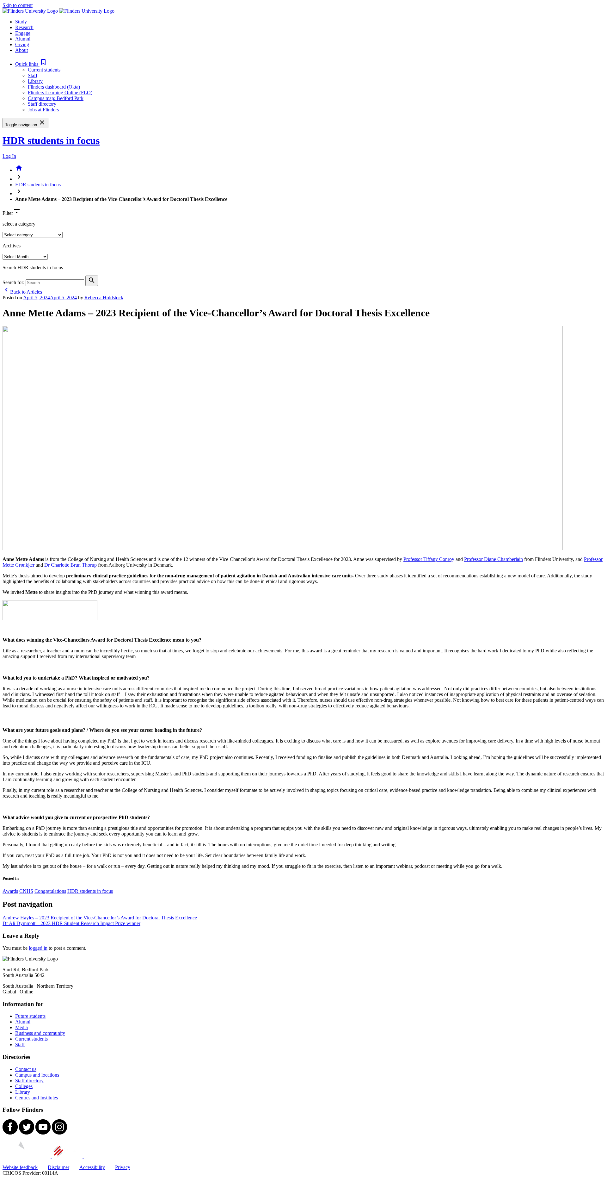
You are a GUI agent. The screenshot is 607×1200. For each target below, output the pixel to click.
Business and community (40, 1033)
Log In (9, 156)
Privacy (122, 1167)
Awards (10, 891)
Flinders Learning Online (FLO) (60, 92)
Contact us (25, 1069)
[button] (31, 64)
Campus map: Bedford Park (55, 98)
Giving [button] (22, 44)
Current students (44, 69)
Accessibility (92, 1167)
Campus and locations (37, 1075)
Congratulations (50, 891)
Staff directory (42, 104)
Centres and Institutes (36, 1097)
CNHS (26, 891)
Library (35, 81)
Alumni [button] (22, 38)
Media (21, 1027)
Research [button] (24, 27)
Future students (30, 1016)
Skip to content (18, 5)
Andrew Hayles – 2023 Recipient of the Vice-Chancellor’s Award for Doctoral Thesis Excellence (100, 917)
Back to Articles (22, 292)
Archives (12, 245)
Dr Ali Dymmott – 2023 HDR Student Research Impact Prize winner (71, 923)
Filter (8, 213)
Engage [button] (22, 33)
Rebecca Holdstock (103, 297)
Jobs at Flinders (43, 109)
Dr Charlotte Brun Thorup (70, 565)
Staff (32, 75)
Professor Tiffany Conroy (428, 559)
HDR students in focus (51, 140)
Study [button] (21, 21)
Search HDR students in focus (33, 267)
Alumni (22, 1021)
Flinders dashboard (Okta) (54, 87)
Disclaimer (58, 1167)
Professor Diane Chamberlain (493, 559)
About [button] (21, 50)
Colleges (24, 1086)
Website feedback (20, 1167)
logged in (38, 948)
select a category (19, 224)
